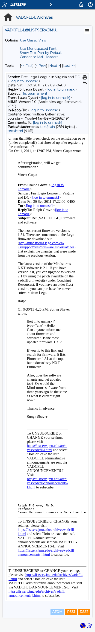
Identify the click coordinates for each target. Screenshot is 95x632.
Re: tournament (34, 93)
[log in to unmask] (24, 81)
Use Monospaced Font (38, 49)
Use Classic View (33, 40)
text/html (15, 131)
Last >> (69, 66)
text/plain (47, 127)
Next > (54, 66)
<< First (27, 66)
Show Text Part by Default (41, 53)
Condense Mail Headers (39, 57)
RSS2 (84, 612)
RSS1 (71, 612)
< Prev (41, 66)
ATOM (57, 612)
